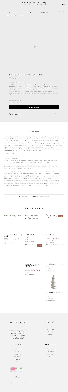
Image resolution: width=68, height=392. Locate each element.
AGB (50, 356)
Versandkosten (23, 82)
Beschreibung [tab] (34, 131)
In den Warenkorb (34, 107)
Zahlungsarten (17, 354)
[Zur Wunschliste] (21, 235)
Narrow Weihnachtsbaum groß (53, 293)
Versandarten (17, 356)
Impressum (50, 354)
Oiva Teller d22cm (51, 264)
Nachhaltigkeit (50, 329)
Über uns (50, 331)
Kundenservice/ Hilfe (17, 349)
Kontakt (50, 334)
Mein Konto (18, 351)
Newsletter (18, 361)
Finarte (42, 196)
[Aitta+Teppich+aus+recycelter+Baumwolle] (58, 113)
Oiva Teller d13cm (51, 235)
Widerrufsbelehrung (50, 349)
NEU (38, 196)
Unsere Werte (50, 326)
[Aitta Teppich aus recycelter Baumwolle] (55, 113)
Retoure (18, 359)
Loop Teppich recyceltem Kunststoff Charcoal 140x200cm (32, 265)
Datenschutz (50, 351)
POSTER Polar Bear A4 (31, 235)
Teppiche (47, 196)
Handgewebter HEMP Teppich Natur (10, 235)
